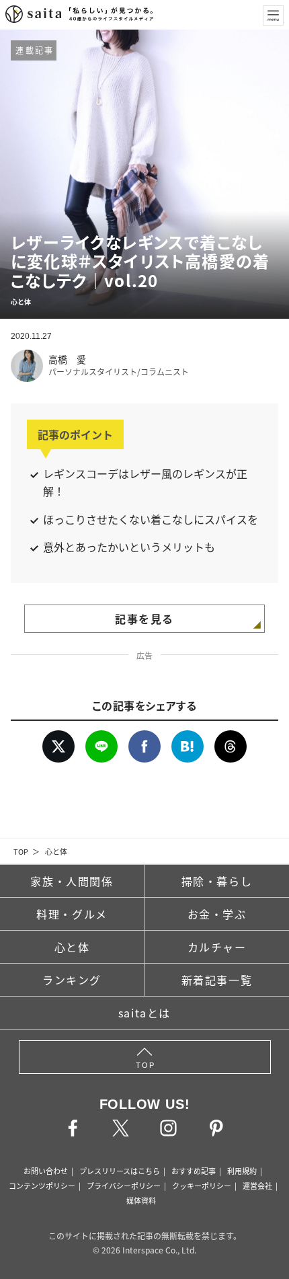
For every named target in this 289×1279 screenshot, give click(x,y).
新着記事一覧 (217, 980)
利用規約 (242, 1170)
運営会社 (257, 1185)
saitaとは (144, 1013)
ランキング (71, 980)
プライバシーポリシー (124, 1185)
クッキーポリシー (201, 1185)
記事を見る (144, 619)
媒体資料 (141, 1200)
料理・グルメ (72, 914)
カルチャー (217, 947)
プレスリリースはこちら (119, 1170)
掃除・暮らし (217, 881)
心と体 (56, 851)
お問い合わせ (46, 1170)
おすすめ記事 (193, 1170)
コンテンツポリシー (42, 1185)
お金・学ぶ (217, 914)
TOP (20, 851)
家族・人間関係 (71, 881)
